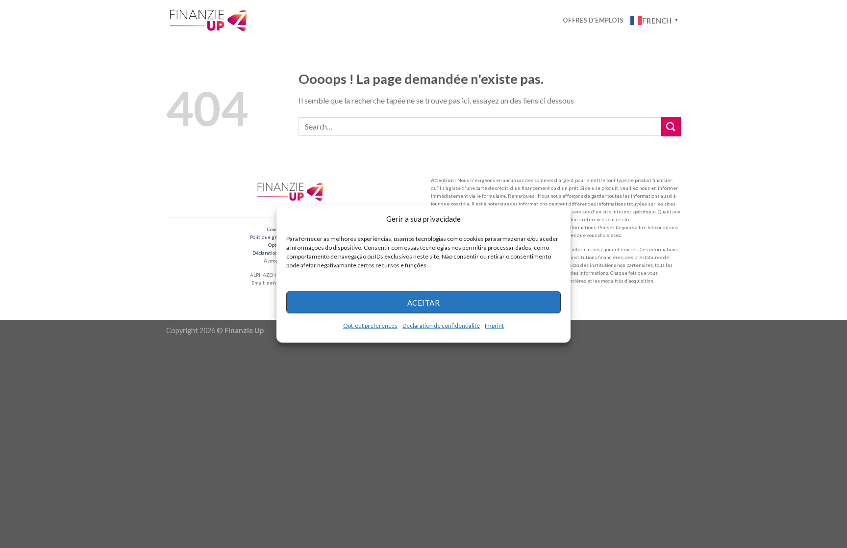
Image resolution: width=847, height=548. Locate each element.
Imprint (494, 325)
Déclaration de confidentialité (441, 325)
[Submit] (671, 126)
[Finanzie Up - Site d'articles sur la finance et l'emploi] (209, 20)
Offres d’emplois (593, 20)
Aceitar (423, 302)
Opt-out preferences (370, 325)
